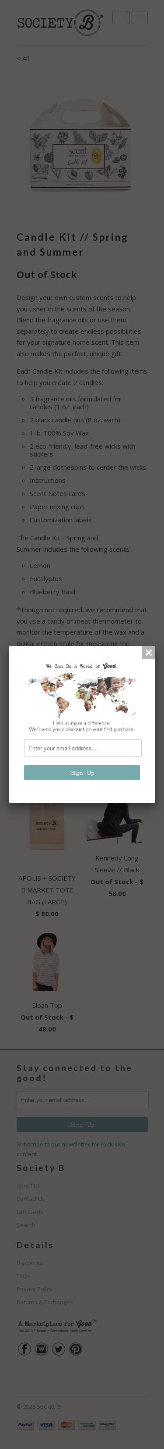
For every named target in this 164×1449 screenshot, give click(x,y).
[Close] (148, 652)
